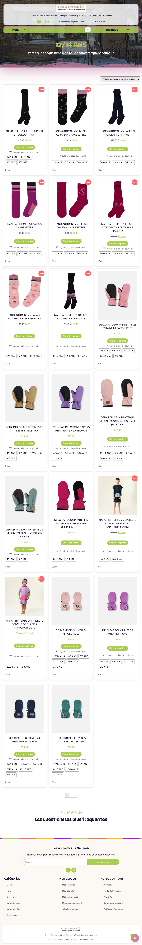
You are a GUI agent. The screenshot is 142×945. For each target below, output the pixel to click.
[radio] (12, 157)
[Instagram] (73, 870)
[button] (25, 29)
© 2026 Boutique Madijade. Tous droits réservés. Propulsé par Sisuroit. (71, 935)
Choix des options (24, 147)
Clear (7, 170)
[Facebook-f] (68, 870)
